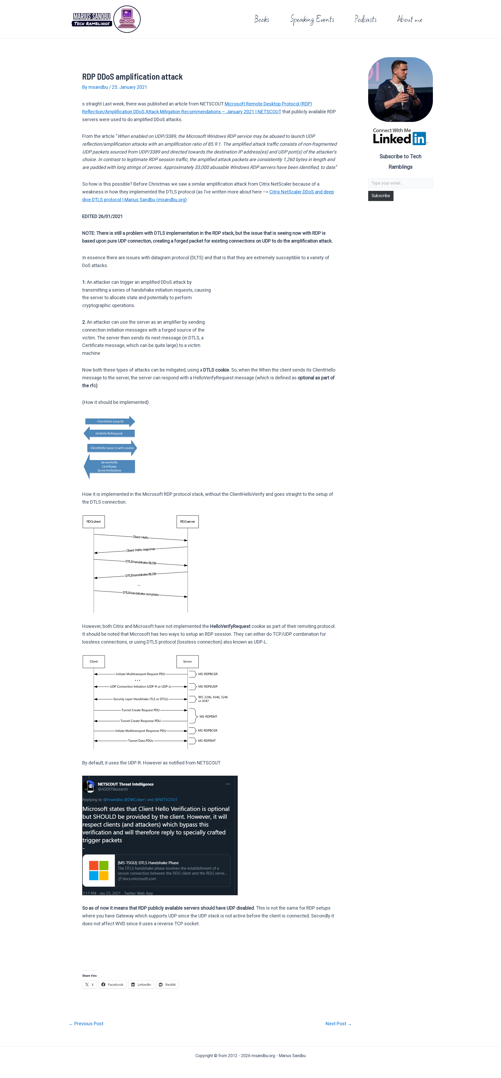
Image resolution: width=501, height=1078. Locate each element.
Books (261, 19)
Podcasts (366, 19)
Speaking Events (312, 19)
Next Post (339, 1023)
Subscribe (381, 195)
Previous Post (86, 1023)
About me (409, 19)
